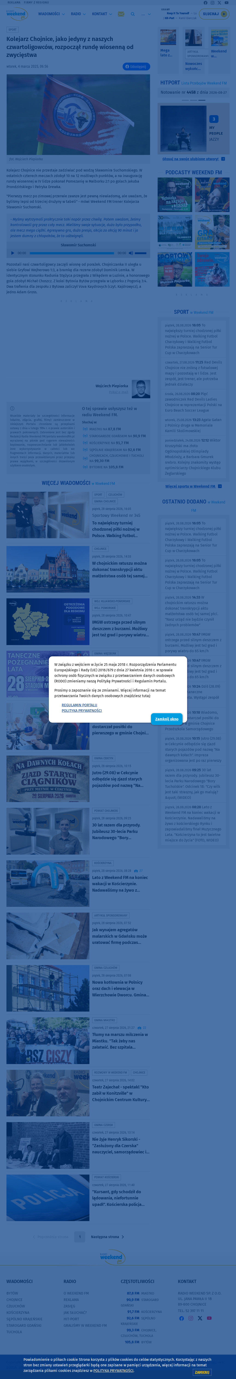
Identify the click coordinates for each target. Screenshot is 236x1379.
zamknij (202, 1372)
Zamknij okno (166, 719)
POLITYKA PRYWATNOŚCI (82, 710)
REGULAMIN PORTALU (79, 705)
